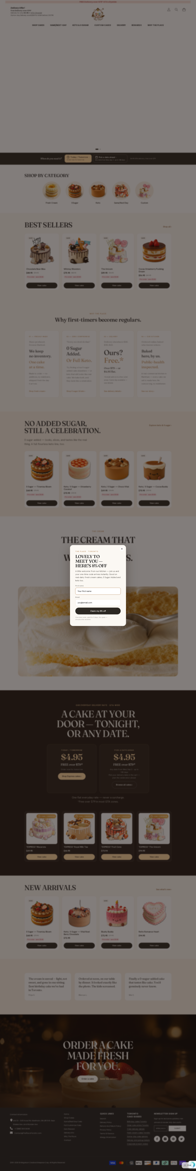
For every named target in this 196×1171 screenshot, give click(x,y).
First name (79, 586)
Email (77, 597)
